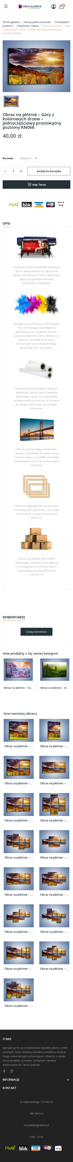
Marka (26, 600)
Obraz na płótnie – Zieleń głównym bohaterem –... (54, 687)
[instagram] (11, 1071)
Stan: (33, 611)
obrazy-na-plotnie (41, 600)
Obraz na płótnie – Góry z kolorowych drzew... (18, 746)
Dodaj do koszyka (49, 171)
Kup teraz (39, 184)
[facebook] (4, 1071)
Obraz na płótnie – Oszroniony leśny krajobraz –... (18, 687)
